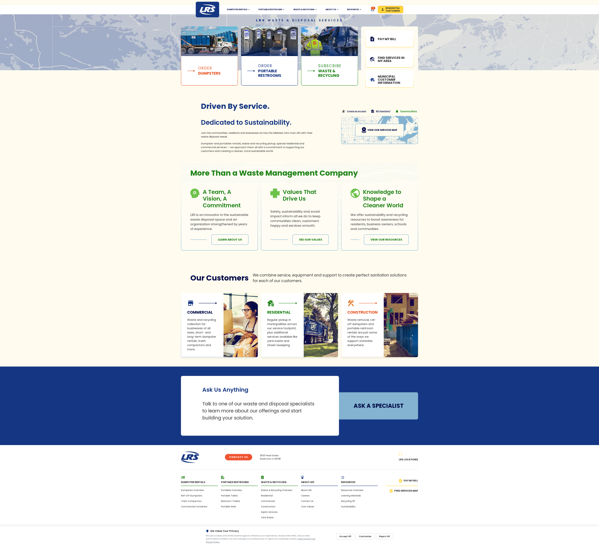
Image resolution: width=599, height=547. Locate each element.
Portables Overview (231, 490)
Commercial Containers (194, 506)
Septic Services (269, 512)
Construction (268, 506)
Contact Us (238, 457)
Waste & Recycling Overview (276, 490)
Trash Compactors (191, 501)
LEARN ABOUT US (230, 239)
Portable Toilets (229, 495)
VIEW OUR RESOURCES (386, 239)
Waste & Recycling (303, 9)
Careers (305, 495)
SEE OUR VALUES (310, 239)
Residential (267, 495)
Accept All (345, 536)
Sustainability (348, 506)
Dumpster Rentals (237, 9)
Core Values (307, 506)
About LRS (306, 490)
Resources (353, 9)
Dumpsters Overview (192, 490)
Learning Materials (351, 495)
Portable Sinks (228, 506)
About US (331, 9)
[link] (219, 325)
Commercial (268, 501)
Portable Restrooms (270, 9)
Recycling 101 (348, 501)
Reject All (384, 536)
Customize (365, 536)
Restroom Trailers (230, 501)
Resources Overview (352, 490)
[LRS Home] (207, 9)
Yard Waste (267, 517)
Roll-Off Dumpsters (191, 495)
